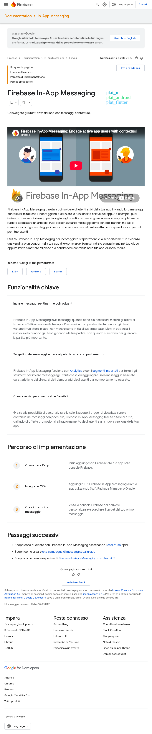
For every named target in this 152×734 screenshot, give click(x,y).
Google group (111, 636)
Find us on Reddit (64, 630)
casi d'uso (114, 545)
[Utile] (136, 58)
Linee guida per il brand (116, 648)
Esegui (73, 58)
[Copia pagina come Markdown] (23, 102)
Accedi (143, 4)
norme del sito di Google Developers (25, 597)
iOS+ (15, 271)
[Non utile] (142, 58)
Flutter (58, 271)
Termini (8, 716)
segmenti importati (105, 371)
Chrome (9, 683)
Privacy (20, 716)
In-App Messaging (53, 16)
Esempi (8, 636)
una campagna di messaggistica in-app (68, 552)
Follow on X (60, 636)
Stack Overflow (112, 630)
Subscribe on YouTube (66, 642)
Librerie (8, 642)
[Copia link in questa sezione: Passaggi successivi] (63, 535)
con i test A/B (87, 558)
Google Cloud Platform (17, 695)
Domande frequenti (114, 653)
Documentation (18, 16)
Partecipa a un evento (66, 648)
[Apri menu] (6, 4)
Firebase (12, 58)
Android (36, 271)
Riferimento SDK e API (17, 630)
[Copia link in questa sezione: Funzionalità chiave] (62, 288)
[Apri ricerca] (97, 4)
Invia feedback (130, 68)
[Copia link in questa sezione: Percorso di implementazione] (89, 447)
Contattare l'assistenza (116, 624)
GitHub (8, 648)
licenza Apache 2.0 (93, 594)
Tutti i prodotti (12, 701)
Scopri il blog (61, 624)
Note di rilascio (111, 642)
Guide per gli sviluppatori (19, 624)
